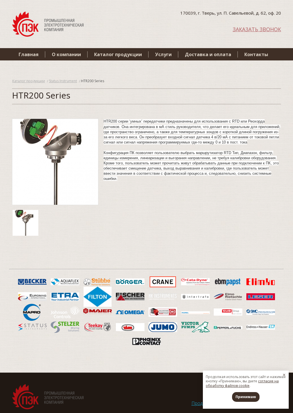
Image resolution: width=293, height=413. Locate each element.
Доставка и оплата (208, 54)
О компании (66, 54)
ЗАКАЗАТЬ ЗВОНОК (257, 29)
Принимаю (245, 396)
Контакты (256, 54)
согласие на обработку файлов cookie (242, 383)
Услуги (163, 54)
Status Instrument (63, 80)
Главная (29, 54)
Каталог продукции (118, 54)
